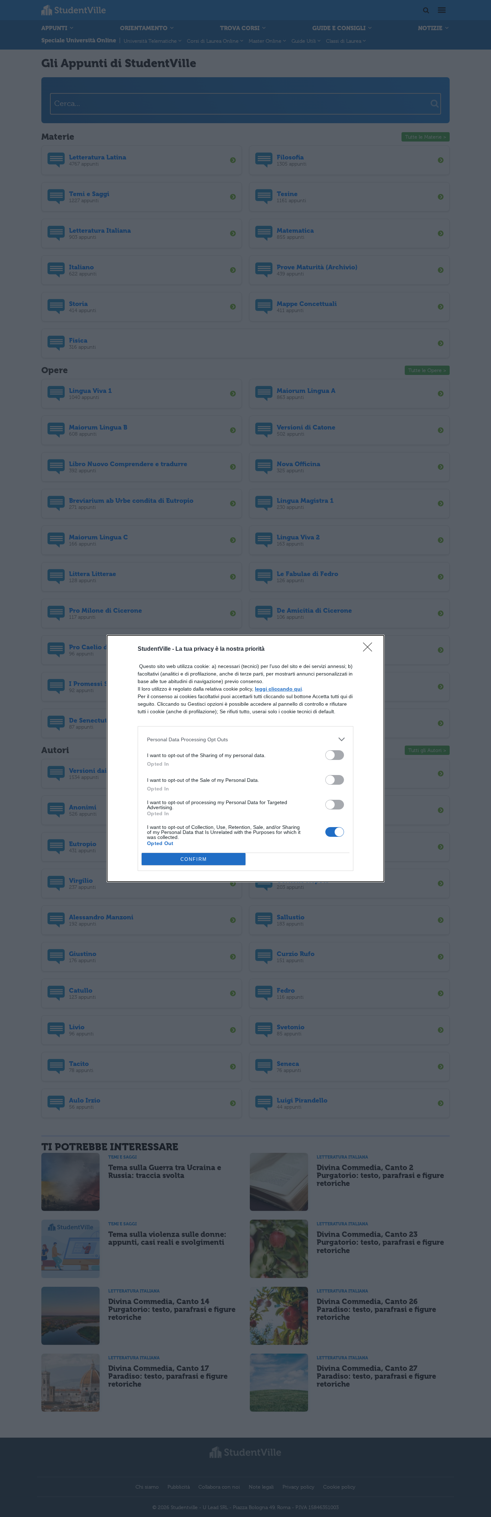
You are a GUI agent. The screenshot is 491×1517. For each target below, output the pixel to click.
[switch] (334, 755)
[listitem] (245, 739)
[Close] (370, 649)
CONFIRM (193, 859)
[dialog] (245, 758)
